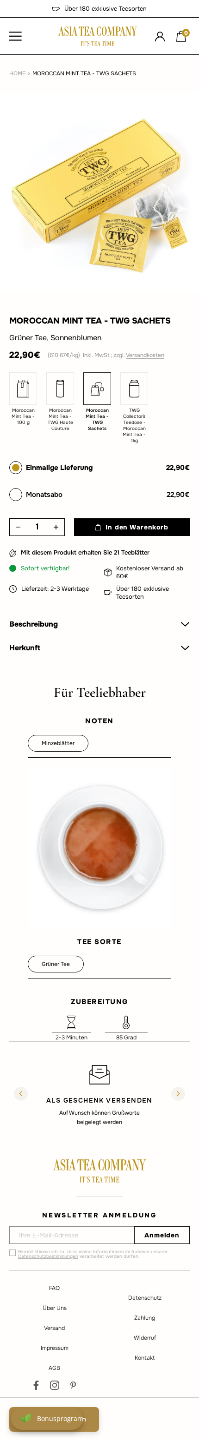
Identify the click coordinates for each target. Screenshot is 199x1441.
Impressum (54, 1348)
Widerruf (145, 1338)
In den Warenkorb (137, 527)
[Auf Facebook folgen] (36, 1385)
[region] (99, 1095)
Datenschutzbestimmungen (48, 1256)
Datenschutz (145, 1298)
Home (17, 73)
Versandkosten (145, 355)
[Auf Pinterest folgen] (73, 1385)
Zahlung (144, 1318)
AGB (54, 1368)
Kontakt (145, 1358)
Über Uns (55, 1308)
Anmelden (162, 1235)
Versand (54, 1328)
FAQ (54, 1288)
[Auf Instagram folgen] (54, 1385)
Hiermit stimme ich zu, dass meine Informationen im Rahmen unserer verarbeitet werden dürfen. (93, 1254)
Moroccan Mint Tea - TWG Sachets (84, 73)
